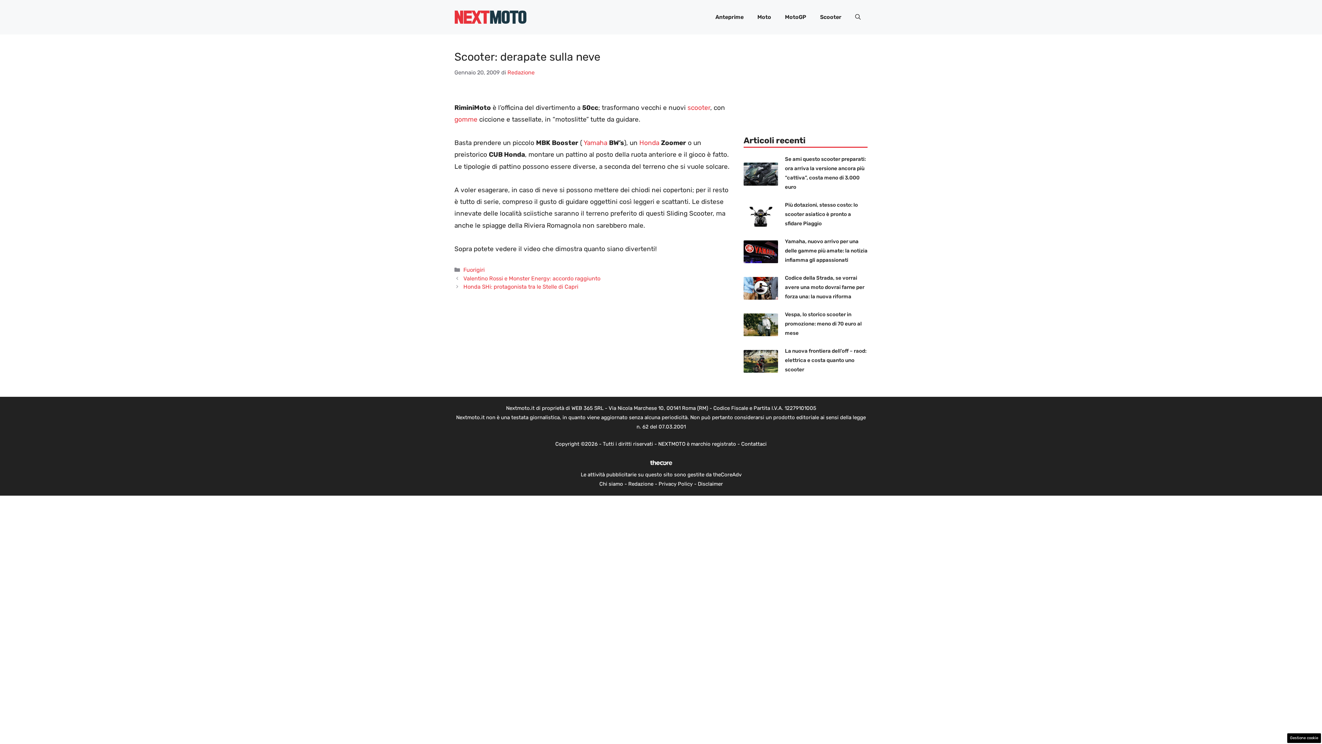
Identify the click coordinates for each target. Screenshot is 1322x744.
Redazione (640, 484)
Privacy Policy (676, 484)
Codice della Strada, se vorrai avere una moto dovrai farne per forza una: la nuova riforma (824, 287)
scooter (699, 108)
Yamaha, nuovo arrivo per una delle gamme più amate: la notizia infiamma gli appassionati (826, 250)
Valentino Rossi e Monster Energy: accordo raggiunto (531, 278)
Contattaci (754, 444)
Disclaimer (710, 484)
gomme (466, 119)
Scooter (830, 17)
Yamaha (595, 143)
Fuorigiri (474, 270)
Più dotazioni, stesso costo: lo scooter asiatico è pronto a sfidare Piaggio (821, 214)
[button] (858, 17)
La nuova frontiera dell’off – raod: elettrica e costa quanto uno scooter (826, 360)
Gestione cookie (1304, 738)
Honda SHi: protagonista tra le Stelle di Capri (520, 286)
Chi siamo (611, 484)
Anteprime (729, 17)
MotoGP (795, 17)
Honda (649, 143)
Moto (764, 17)
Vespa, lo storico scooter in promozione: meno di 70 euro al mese (823, 323)
